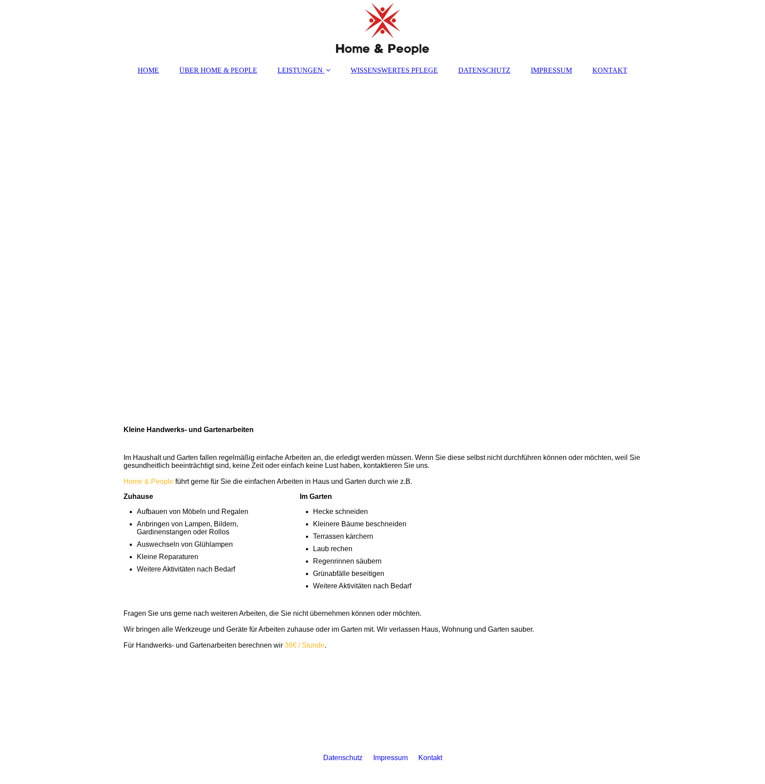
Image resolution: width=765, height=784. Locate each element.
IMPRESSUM (551, 70)
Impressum (390, 757)
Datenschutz (343, 757)
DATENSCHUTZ (484, 70)
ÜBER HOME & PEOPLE (218, 70)
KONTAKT (609, 70)
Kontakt (430, 757)
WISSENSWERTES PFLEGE (394, 70)
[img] (382, 29)
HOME (148, 70)
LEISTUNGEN (300, 70)
